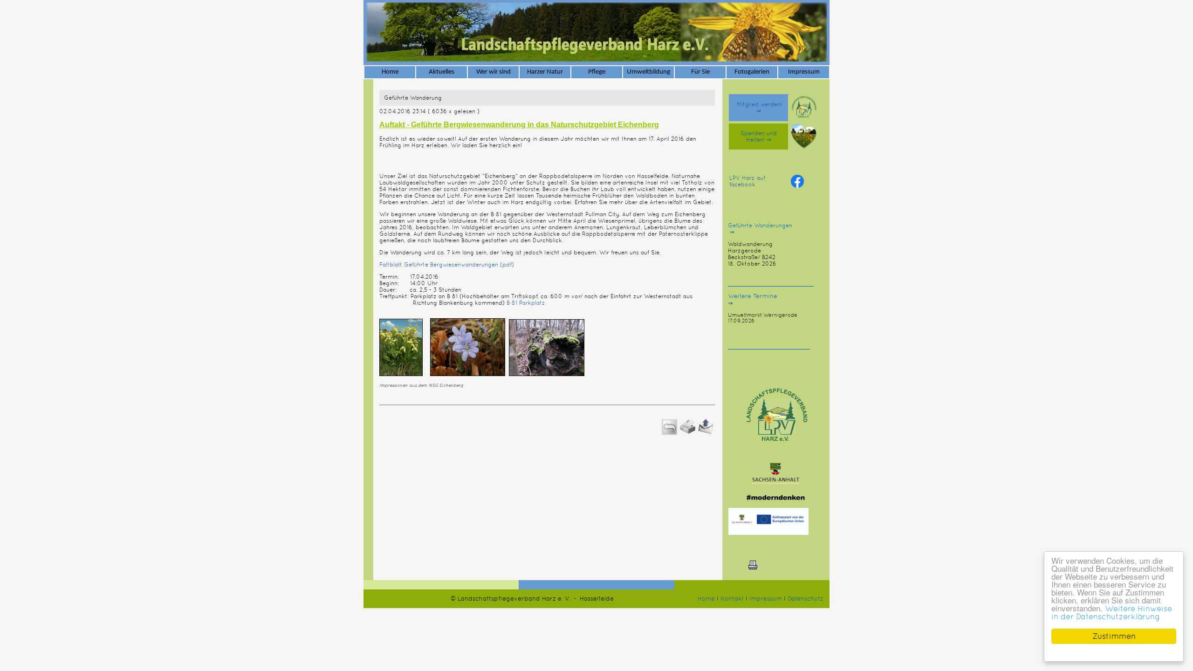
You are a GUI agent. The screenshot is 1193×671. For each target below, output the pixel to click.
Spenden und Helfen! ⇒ (758, 136)
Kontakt (732, 598)
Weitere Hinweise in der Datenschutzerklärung (1111, 612)
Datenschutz (805, 598)
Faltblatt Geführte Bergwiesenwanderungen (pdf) (446, 264)
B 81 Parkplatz (525, 303)
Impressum (765, 598)
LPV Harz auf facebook (747, 181)
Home (706, 598)
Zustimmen (1114, 636)
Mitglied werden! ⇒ (758, 107)
